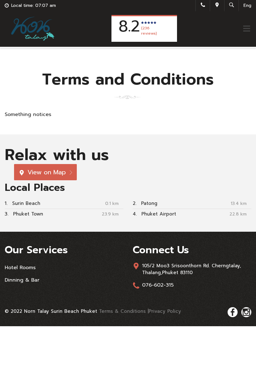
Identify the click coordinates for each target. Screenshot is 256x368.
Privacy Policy (165, 311)
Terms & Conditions (123, 311)
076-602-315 (158, 285)
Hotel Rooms (20, 267)
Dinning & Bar (22, 280)
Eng (247, 5)
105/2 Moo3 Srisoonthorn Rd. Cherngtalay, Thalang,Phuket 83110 (191, 269)
